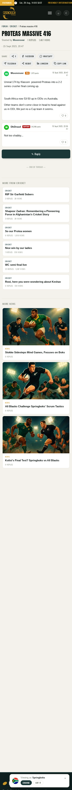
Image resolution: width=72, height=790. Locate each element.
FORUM (5, 26)
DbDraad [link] (16, 126)
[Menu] (49, 13)
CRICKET (13, 26)
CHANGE (26, 782)
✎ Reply (35, 154)
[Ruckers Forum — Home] (9, 13)
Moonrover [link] (19, 40)
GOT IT (38, 782)
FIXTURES (7, 2)
